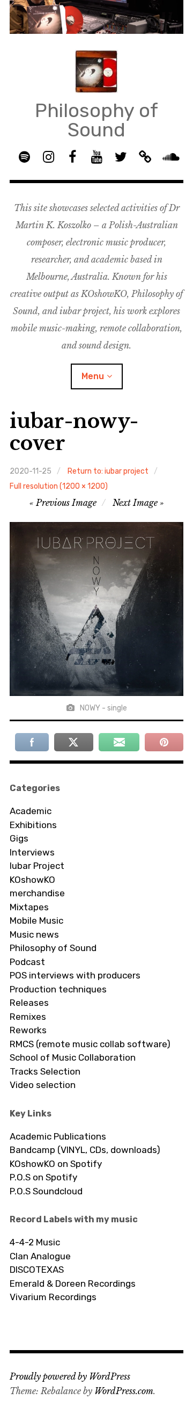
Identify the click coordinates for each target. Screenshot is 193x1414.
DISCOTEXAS (37, 1269)
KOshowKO (32, 879)
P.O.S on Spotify (43, 1177)
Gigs (19, 838)
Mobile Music (36, 920)
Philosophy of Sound (96, 120)
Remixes (28, 1016)
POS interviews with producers (75, 975)
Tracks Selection (45, 1071)
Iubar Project (37, 865)
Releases (29, 1002)
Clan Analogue (40, 1256)
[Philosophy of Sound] (96, 17)
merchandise (37, 893)
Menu (92, 376)
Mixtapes (29, 907)
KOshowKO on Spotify (56, 1163)
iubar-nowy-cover (74, 432)
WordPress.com (123, 1391)
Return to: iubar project (108, 471)
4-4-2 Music (35, 1242)
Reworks (28, 1030)
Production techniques (58, 989)
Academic (30, 811)
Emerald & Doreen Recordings (73, 1283)
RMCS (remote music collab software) (90, 1044)
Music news (34, 934)
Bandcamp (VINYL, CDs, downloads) (85, 1149)
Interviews (32, 852)
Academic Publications (58, 1136)
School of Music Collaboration (73, 1057)
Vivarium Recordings (53, 1297)
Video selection (43, 1084)
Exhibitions (33, 825)
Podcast (27, 961)
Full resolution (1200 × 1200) (59, 486)
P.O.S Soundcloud (46, 1191)
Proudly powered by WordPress (70, 1376)
